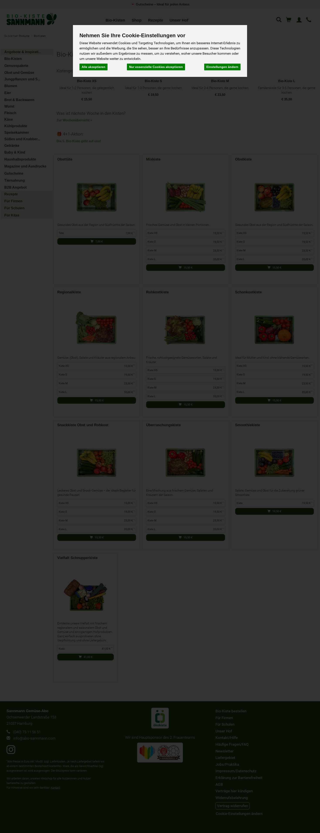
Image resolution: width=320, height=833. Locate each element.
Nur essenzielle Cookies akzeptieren (156, 67)
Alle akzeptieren (93, 67)
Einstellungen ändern (222, 67)
